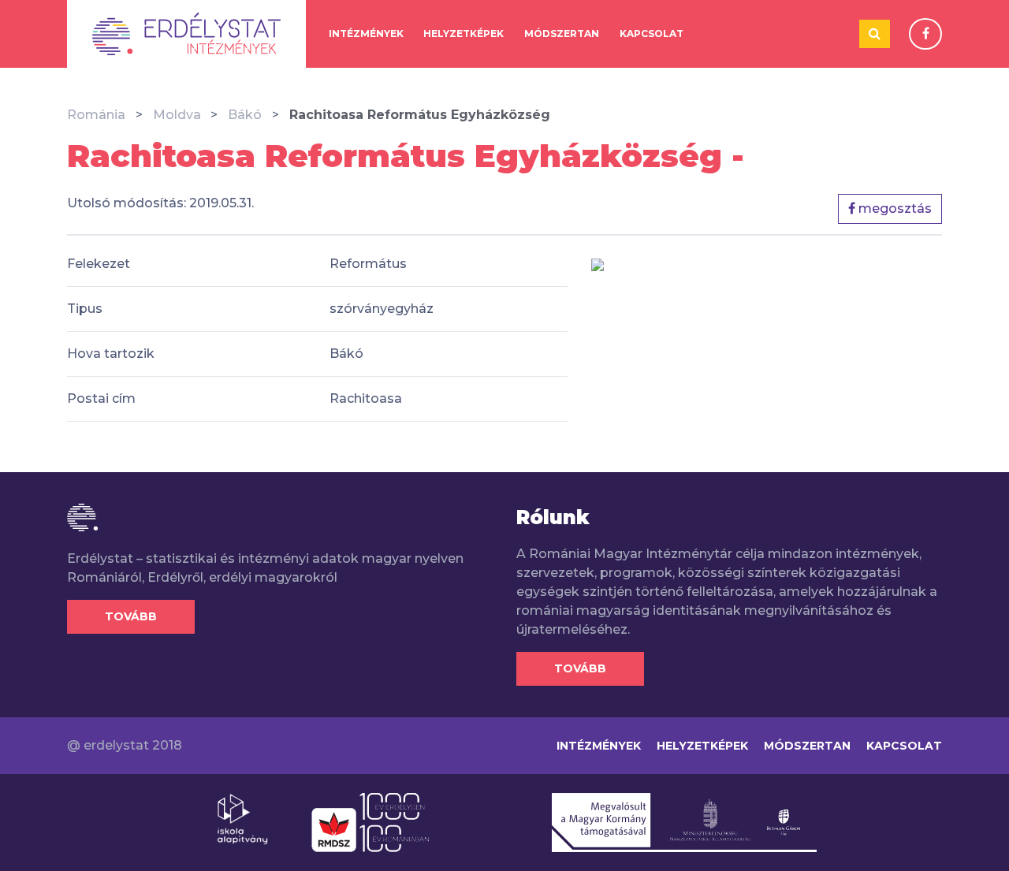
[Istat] (186, 34)
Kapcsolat (651, 33)
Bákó (245, 114)
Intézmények (366, 33)
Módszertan (561, 33)
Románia (96, 114)
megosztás (893, 208)
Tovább (131, 616)
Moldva (177, 114)
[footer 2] (370, 821)
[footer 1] (242, 818)
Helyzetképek (463, 33)
